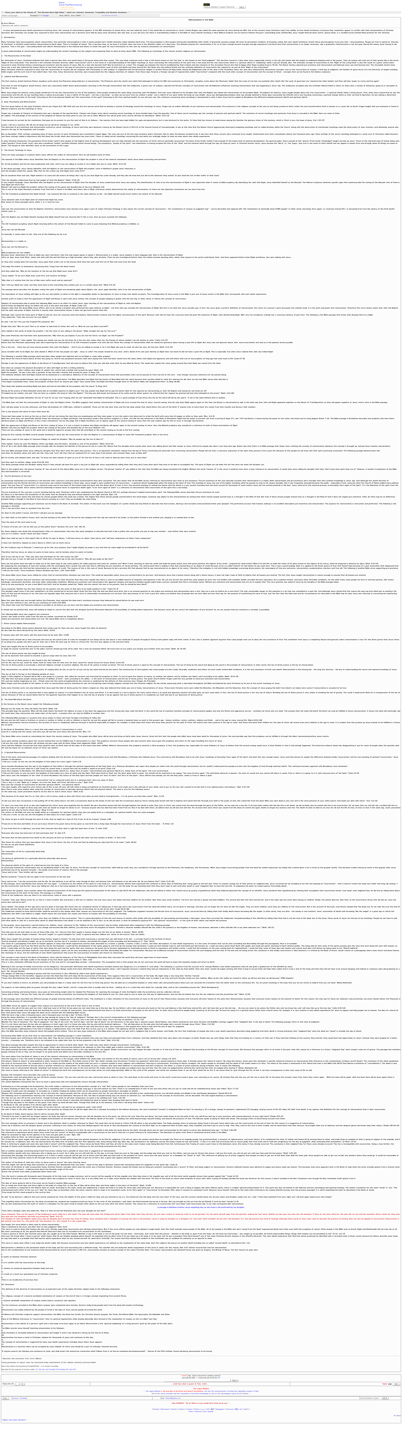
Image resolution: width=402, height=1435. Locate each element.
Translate (46, 15)
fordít (191, 1411)
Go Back (397, 1415)
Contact (15, 1398)
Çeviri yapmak (208, 1411)
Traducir (197, 1409)
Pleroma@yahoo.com (173, 1398)
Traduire (174, 1409)
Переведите (220, 1409)
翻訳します (239, 1409)
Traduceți (197, 1411)
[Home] (62, 2)
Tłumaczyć (230, 1409)
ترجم (202, 1409)
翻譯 (212, 1409)
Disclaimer (23, 1398)
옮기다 (246, 1409)
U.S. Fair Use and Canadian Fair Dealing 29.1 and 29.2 (56, 1369)
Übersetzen (165, 1409)
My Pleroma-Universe (109, 15)
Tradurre (181, 1409)
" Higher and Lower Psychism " (13, 1420)
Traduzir (189, 1409)
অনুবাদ (207, 1409)
